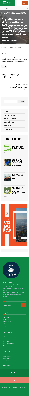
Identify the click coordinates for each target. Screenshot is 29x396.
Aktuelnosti (8, 112)
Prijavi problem (9, 115)
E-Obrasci (6, 386)
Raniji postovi (12, 139)
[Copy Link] (5, 66)
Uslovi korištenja (22, 387)
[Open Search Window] (27, 8)
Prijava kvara (6, 361)
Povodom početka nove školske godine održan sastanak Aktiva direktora (18, 176)
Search (22, 101)
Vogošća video (6, 358)
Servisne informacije (8, 363)
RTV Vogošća (6, 339)
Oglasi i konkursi (10, 119)
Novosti (13, 12)
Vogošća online (7, 356)
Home (2, 12)
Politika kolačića (13, 387)
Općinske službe (7, 319)
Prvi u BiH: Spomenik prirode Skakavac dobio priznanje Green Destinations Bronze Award (18, 147)
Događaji (7, 126)
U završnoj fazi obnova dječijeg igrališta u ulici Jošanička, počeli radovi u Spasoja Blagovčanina (17, 162)
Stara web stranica (15, 386)
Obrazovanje (6, 341)
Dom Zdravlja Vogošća (8, 343)
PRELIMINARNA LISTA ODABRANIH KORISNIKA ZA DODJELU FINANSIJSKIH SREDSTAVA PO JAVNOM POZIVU (18, 190)
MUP (4, 345)
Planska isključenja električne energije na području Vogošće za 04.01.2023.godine (10, 75)
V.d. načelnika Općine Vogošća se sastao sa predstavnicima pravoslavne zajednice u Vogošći (19, 86)
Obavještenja (9, 122)
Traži (23, 305)
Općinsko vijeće (7, 321)
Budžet (4, 324)
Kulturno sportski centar (9, 337)
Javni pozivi (8, 129)
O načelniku (6, 317)
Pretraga (6, 99)
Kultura (9, 12)
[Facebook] (2, 66)
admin (19, 47)
